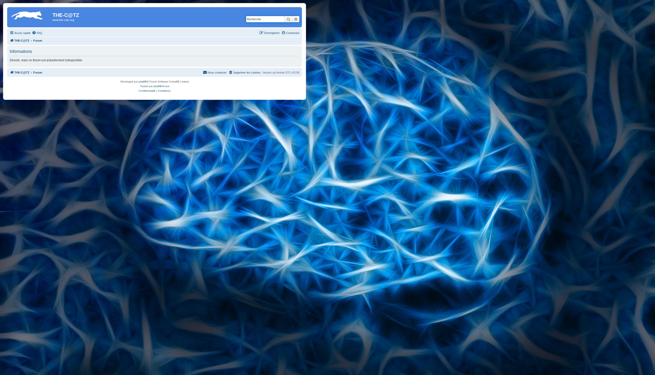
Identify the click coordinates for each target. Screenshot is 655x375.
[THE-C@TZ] (30, 16)
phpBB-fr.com (161, 86)
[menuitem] (37, 33)
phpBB (143, 81)
